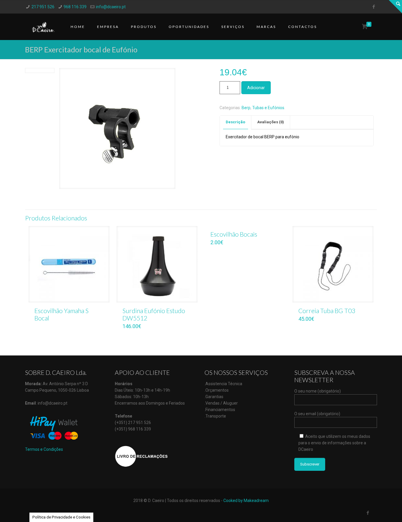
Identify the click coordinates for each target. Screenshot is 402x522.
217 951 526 (42, 6)
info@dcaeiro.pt (111, 6)
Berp (246, 107)
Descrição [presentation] (235, 122)
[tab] (235, 122)
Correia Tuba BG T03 (326, 310)
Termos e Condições (44, 449)
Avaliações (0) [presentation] (270, 122)
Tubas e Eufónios (268, 107)
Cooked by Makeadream (246, 500)
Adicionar (256, 87)
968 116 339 (75, 6)
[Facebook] (374, 6)
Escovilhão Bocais (233, 234)
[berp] (117, 130)
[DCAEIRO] (43, 27)
